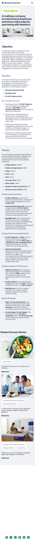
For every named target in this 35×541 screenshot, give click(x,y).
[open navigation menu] (32, 3)
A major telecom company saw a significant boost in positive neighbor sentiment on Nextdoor (16, 410)
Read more (5, 371)
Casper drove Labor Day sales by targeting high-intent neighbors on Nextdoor (16, 453)
